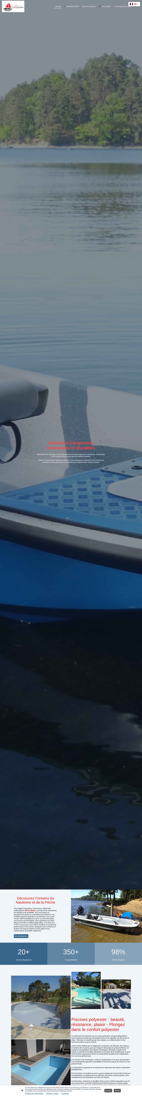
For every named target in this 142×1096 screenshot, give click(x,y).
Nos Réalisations (21, 936)
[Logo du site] (13, 6)
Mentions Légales (52, 1093)
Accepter (108, 1090)
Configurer (65, 1093)
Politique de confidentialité (34, 1093)
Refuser (117, 1090)
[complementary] (134, 4)
